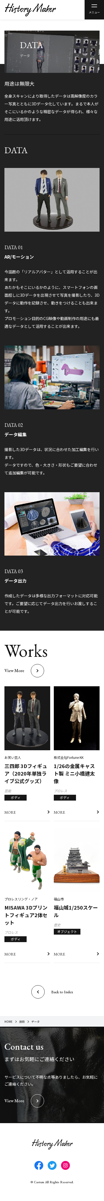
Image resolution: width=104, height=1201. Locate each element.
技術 (22, 1021)
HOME (8, 1021)
